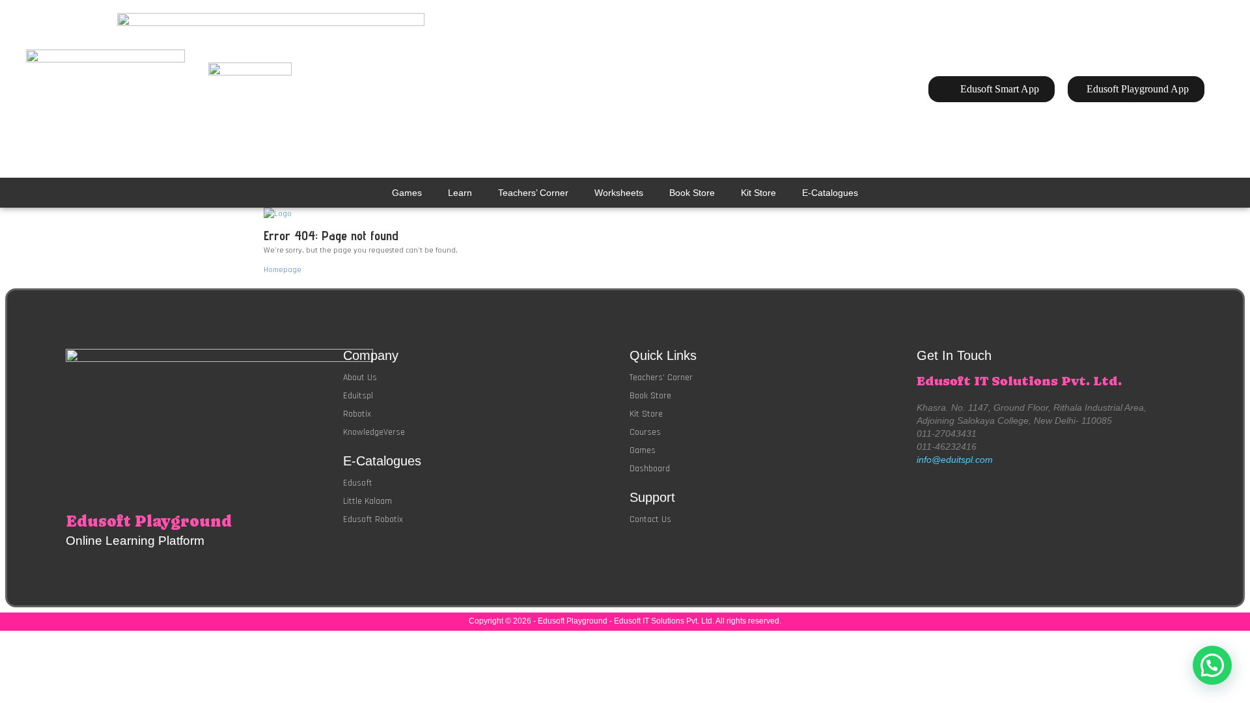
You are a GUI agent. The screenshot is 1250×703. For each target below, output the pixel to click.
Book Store (692, 192)
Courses (645, 432)
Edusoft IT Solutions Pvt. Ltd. (1019, 381)
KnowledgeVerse (374, 432)
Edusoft (357, 483)
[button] (1212, 665)
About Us (360, 377)
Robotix (357, 414)
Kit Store (758, 192)
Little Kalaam (367, 501)
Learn (460, 192)
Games (407, 192)
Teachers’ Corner (533, 192)
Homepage (282, 270)
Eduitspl (358, 396)
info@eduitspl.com (955, 459)
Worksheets (618, 192)
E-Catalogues (830, 192)
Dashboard (650, 469)
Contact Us (650, 519)
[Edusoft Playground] (625, 214)
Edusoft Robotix (373, 519)
